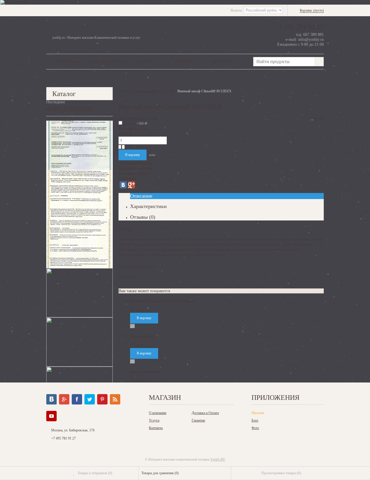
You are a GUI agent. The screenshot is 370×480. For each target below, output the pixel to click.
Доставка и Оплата (108, 61)
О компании (67, 61)
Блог (254, 420)
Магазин (257, 413)
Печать (319, 118)
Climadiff (167, 91)
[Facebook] (77, 399)
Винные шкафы (146, 91)
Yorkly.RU (217, 459)
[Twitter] (89, 399)
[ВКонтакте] (123, 184)
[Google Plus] (131, 184)
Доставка (134, 124)
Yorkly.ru (125, 91)
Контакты (222, 61)
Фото (255, 428)
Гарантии (183, 61)
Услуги (145, 61)
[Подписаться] (115, 399)
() (94, 473)
